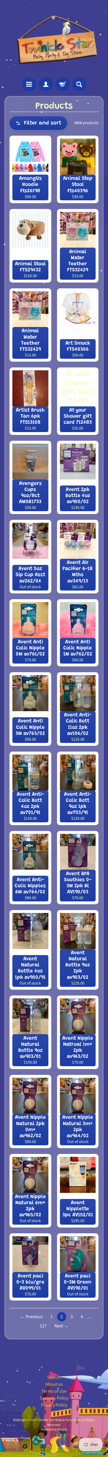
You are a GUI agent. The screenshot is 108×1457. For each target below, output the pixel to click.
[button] (38, 123)
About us (54, 1384)
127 (43, 1326)
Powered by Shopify (54, 1429)
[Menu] (29, 84)
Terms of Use (54, 1391)
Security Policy (54, 1398)
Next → (61, 1326)
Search (54, 1377)
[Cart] (62, 84)
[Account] (46, 84)
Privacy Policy (54, 1405)
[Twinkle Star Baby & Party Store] (54, 38)
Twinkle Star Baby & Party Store (59, 1420)
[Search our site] (79, 84)
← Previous (31, 1317)
